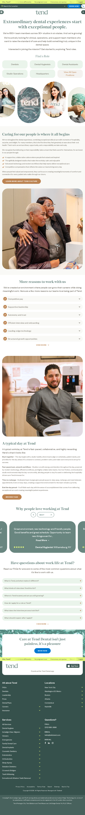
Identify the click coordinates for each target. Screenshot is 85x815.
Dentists (15, 64)
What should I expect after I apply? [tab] (18, 618)
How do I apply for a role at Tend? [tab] (17, 603)
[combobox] (41, 6)
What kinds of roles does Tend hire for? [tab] (20, 588)
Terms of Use (41, 786)
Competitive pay (15, 298)
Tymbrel (59, 790)
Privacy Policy (20, 786)
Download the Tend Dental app (42, 671)
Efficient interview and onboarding (23, 322)
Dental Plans (6, 702)
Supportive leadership (18, 306)
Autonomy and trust (17, 314)
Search (50, 786)
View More (41, 345)
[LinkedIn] (50, 743)
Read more (41, 540)
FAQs (4, 687)
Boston (47, 695)
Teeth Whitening (8, 774)
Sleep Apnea (7, 762)
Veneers (5, 736)
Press (4, 699)
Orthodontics (7, 759)
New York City (50, 687)
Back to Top (65, 786)
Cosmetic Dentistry (9, 751)
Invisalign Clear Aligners (11, 732)
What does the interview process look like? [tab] (21, 610)
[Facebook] (46, 743)
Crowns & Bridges (9, 770)
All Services (6, 724)
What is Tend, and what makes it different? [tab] (21, 580)
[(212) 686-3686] (83, 6)
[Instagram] (54, 743)
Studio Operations (15, 73)
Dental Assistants (70, 64)
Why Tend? (6, 2)
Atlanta (47, 699)
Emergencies (7, 739)
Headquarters (42, 73)
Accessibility (31, 786)
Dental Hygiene (8, 728)
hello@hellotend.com (52, 735)
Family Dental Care (9, 743)
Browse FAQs (12, 497)
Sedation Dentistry (9, 766)
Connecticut (49, 702)
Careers (5, 706)
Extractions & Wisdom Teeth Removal (16, 778)
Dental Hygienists (42, 64)
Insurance (6, 710)
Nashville (48, 706)
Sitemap (57, 786)
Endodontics (7, 755)
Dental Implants (8, 747)
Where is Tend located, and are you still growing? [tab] (24, 595)
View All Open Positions (70, 73)
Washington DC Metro (53, 691)
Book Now (74, 6)
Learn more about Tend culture (21, 181)
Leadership (6, 695)
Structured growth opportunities (22, 338)
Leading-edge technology (19, 330)
